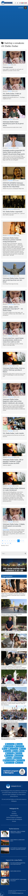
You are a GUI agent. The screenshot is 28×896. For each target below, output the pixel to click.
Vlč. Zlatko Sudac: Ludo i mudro (13, 433)
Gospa (5, 748)
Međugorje (7, 751)
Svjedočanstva (19, 755)
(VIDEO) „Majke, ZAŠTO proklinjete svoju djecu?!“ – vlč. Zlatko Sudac (13, 308)
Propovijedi (10, 119)
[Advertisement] (14, 24)
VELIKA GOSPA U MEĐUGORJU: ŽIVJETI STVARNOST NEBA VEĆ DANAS (11, 615)
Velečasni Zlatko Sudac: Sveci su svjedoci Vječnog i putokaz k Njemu (14, 370)
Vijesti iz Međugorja (9, 760)
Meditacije (10, 335)
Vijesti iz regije (20, 760)
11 (5, 543)
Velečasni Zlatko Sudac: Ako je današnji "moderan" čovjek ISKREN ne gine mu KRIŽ (13, 461)
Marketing (14, 813)
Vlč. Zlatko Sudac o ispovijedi (12, 211)
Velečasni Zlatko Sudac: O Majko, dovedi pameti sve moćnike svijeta (14, 526)
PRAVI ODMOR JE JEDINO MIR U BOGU (17, 840)
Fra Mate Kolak (19, 746)
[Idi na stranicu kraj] (10, 543)
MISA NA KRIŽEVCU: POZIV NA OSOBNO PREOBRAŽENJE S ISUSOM (11, 738)
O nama (14, 811)
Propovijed (19, 753)
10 (2, 543)
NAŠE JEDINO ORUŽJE (15, 871)
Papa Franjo (10, 753)
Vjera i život (20, 762)
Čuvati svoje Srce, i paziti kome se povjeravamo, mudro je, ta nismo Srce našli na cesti (13, 340)
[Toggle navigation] (25, 7)
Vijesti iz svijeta (10, 762)
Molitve (9, 64)
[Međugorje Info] (7, 3)
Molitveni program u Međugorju (14, 817)
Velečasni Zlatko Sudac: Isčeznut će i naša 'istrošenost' (14, 489)
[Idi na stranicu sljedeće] (8, 543)
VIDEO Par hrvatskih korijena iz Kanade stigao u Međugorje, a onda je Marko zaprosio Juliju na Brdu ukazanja (13, 703)
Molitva (15, 751)
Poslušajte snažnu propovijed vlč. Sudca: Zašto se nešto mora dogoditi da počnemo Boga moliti (14, 152)
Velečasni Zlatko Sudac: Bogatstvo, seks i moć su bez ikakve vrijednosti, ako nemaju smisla (13, 402)
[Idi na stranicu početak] (2, 540)
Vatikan (9, 758)
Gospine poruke (14, 748)
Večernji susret (8, 67)
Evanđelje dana (9, 746)
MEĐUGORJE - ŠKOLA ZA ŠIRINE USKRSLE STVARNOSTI (17, 832)
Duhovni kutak (11, 209)
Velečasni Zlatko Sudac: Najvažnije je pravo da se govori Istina (13, 123)
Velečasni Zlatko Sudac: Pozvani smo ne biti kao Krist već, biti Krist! (13, 280)
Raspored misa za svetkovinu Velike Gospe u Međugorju (12, 685)
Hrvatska (23, 748)
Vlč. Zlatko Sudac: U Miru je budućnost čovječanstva (12, 94)
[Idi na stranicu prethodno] (5, 540)
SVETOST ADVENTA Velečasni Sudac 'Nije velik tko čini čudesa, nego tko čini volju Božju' (14, 184)
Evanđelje (19, 744)
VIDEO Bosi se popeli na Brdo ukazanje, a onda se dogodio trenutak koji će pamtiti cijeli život (13, 595)
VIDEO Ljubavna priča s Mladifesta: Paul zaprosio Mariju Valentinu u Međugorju (14, 649)
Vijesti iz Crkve (17, 758)
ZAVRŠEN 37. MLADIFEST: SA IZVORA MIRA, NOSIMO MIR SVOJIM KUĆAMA (12, 721)
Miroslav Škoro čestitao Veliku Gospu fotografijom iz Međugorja (11, 632)
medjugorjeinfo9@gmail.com (17, 893)
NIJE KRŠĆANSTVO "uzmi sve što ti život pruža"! (18, 880)
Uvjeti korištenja (14, 815)
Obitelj (22, 751)
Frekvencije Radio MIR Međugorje (14, 819)
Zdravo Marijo (6, 529)
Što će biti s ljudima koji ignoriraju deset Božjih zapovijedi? (17, 863)
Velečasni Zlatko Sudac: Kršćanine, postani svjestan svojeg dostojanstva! (12, 239)
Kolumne (10, 91)
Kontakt (14, 821)
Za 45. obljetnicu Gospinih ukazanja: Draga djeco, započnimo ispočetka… (18, 848)
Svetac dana (9, 755)
